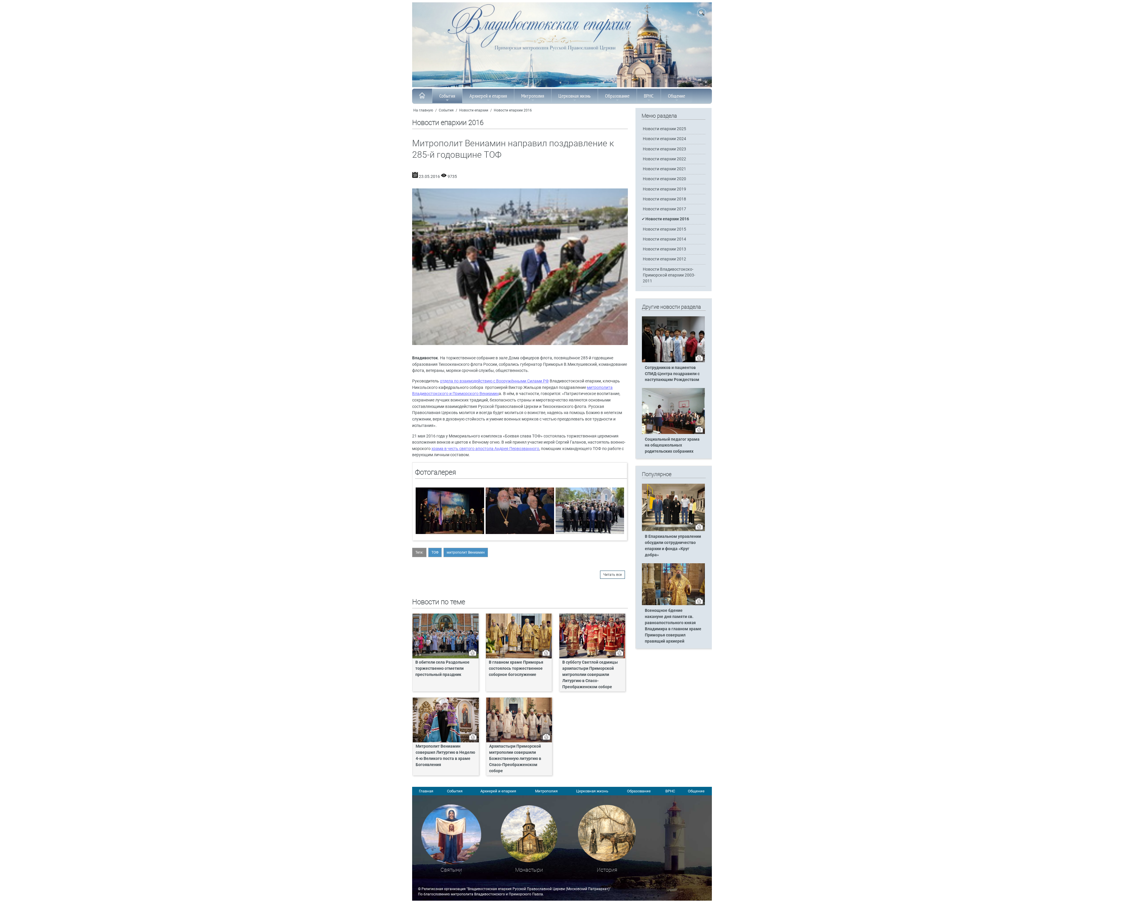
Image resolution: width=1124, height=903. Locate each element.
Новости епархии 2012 (664, 259)
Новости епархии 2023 (664, 149)
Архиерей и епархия (488, 95)
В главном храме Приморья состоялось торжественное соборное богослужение (516, 668)
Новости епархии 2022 (664, 159)
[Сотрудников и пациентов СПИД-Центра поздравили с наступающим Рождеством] (673, 361)
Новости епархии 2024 (664, 138)
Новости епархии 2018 (664, 199)
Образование (617, 95)
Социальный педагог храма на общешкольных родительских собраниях (672, 445)
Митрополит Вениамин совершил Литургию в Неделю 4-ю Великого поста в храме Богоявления (445, 755)
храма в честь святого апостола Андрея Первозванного (485, 448)
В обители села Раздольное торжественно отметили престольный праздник (442, 668)
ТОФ (434, 552)
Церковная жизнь (574, 95)
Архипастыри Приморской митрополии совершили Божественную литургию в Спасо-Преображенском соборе (515, 758)
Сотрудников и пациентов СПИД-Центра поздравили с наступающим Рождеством (672, 373)
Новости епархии (473, 110)
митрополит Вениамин (466, 552)
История (607, 870)
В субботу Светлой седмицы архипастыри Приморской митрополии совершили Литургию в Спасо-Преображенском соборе (590, 674)
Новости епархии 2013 (664, 249)
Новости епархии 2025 (664, 128)
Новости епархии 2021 (664, 168)
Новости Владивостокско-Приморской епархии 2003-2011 (669, 275)
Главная (426, 791)
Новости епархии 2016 (513, 110)
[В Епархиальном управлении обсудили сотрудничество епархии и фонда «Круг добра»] (673, 530)
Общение (676, 95)
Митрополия (532, 95)
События (447, 95)
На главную (423, 110)
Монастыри (529, 870)
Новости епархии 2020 (664, 178)
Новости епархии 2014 (664, 239)
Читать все (612, 575)
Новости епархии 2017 (664, 209)
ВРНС (649, 95)
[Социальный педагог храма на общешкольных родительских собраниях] (673, 433)
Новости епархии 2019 (664, 189)
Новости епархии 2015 (664, 229)
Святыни (451, 870)
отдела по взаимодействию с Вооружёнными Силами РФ (494, 381)
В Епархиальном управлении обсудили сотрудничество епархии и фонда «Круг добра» (673, 545)
